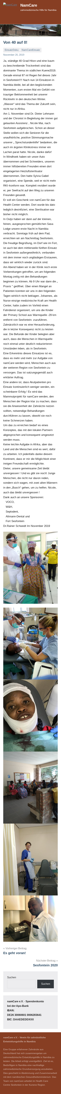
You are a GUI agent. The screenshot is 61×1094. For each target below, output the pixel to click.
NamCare (28, 5)
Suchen (11, 977)
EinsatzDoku (11, 50)
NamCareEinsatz (31, 50)
